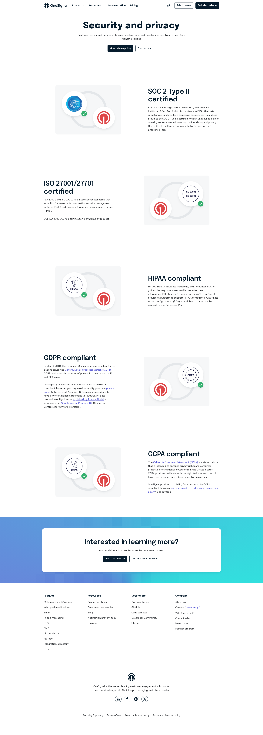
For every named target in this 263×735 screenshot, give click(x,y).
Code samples (139, 612)
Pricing (134, 5)
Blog (90, 612)
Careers (179, 607)
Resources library (97, 602)
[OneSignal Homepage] (55, 5)
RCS (46, 623)
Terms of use (113, 715)
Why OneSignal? (184, 613)
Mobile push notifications (58, 602)
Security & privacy (93, 715)
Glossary (92, 623)
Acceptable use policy (137, 715)
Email (47, 612)
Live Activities (51, 633)
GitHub (136, 607)
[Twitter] (144, 699)
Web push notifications (57, 607)
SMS (46, 628)
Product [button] (77, 5)
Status (135, 623)
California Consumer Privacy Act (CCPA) (175, 462)
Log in (168, 5)
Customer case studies (100, 607)
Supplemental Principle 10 (76, 403)
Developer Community (144, 617)
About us (180, 602)
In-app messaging (54, 617)
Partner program (184, 628)
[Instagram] (136, 699)
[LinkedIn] (118, 699)
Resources (94, 5)
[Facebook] (127, 699)
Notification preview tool (102, 617)
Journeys (49, 638)
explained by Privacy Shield (88, 399)
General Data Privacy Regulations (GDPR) (88, 369)
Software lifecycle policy (166, 715)
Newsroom (181, 623)
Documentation (117, 5)
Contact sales (182, 618)
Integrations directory (56, 643)
